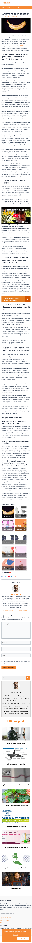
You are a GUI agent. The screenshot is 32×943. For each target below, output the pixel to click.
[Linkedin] (12, 576)
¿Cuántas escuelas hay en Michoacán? (16, 847)
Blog (1, 922)
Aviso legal (2, 919)
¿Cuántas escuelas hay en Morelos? (16, 826)
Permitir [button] (23, 938)
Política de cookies (4, 920)
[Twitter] (5, 576)
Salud (2, 7)
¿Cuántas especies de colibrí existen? (16, 805)
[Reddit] (15, 576)
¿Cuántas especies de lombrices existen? (16, 785)
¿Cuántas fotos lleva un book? (16, 743)
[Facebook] (2, 576)
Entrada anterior (8, 610)
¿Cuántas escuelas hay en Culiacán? (16, 868)
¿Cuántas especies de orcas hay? (16, 764)
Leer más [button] (15, 935)
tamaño (21, 45)
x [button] (29, 930)
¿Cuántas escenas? (16, 888)
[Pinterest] (9, 576)
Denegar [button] (10, 938)
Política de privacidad (5, 917)
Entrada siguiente (24, 610)
